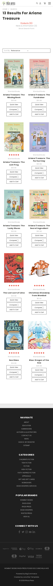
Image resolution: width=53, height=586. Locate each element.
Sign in (21, 442)
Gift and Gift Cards (26, 479)
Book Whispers (26, 510)
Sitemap (26, 445)
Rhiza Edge (26, 503)
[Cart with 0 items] (44, 3)
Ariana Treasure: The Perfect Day (39, 159)
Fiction (26, 466)
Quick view (14, 104)
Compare (13, 109)
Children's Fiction (26, 459)
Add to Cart (13, 114)
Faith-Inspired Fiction (26, 473)
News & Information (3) (26, 25)
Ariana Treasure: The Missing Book (14, 96)
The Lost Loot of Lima (14, 293)
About (26, 422)
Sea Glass (14, 360)
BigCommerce (31, 574)
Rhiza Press (26, 507)
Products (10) (27, 23)
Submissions (26, 429)
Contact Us (26, 435)
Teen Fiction (26, 463)
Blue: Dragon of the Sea (39, 361)
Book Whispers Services (27, 486)
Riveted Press (26, 513)
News (26, 439)
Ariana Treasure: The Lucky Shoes (14, 227)
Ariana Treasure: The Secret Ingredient (39, 227)
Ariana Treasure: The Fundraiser (39, 96)
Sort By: (7, 50)
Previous (4, 583)
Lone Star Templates (31, 577)
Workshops (26, 483)
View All (26, 516)
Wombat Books (26, 500)
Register (31, 442)
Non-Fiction (26, 469)
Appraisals (26, 476)
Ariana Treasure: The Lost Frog (14, 163)
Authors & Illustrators (27, 432)
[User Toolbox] (40, 3)
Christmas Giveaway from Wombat (39, 294)
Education (26, 425)
